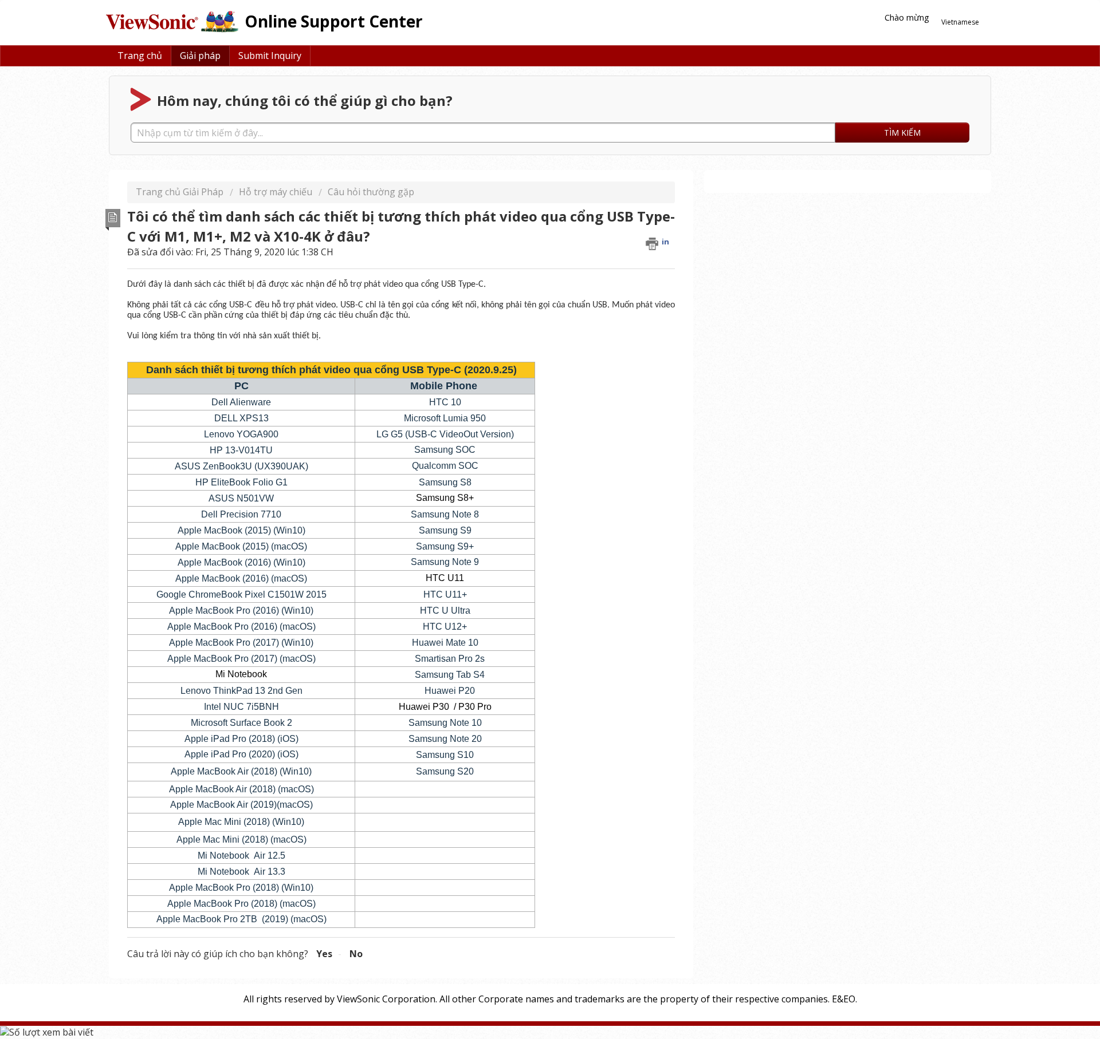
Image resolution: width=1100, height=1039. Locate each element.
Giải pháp (200, 55)
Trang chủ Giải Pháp (181, 191)
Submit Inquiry (269, 55)
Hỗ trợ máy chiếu (275, 191)
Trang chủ (139, 55)
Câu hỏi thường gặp (371, 191)
